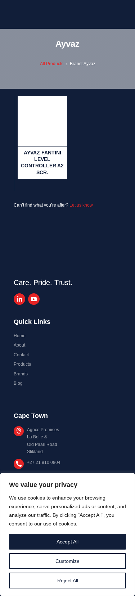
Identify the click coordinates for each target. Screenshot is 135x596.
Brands (21, 373)
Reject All (67, 580)
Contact (21, 354)
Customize (67, 561)
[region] (67, 534)
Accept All (67, 542)
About (19, 345)
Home (20, 335)
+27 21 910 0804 (43, 462)
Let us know (81, 205)
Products (22, 364)
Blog (18, 383)
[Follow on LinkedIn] (19, 299)
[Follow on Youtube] (34, 299)
